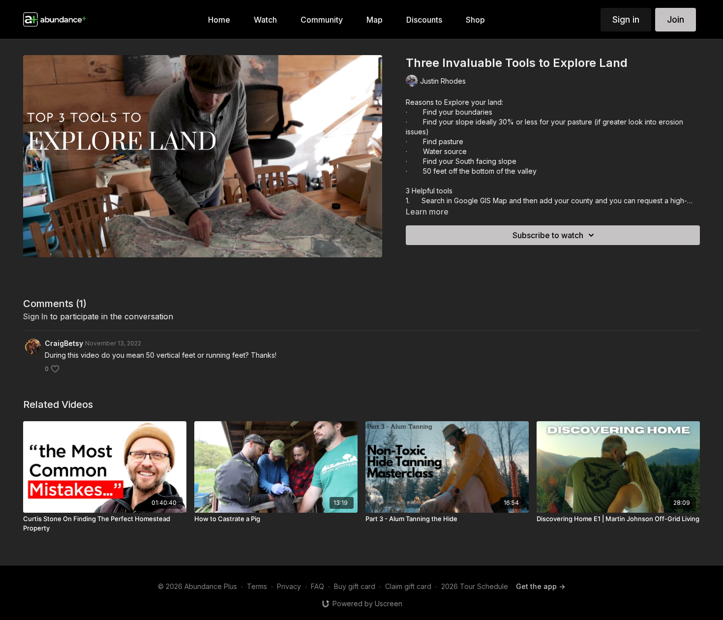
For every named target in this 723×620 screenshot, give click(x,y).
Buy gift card (354, 586)
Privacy (289, 586)
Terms (257, 586)
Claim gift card (408, 586)
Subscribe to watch (547, 235)
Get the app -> (540, 586)
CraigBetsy (64, 343)
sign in (35, 316)
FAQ (317, 586)
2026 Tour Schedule (474, 586)
